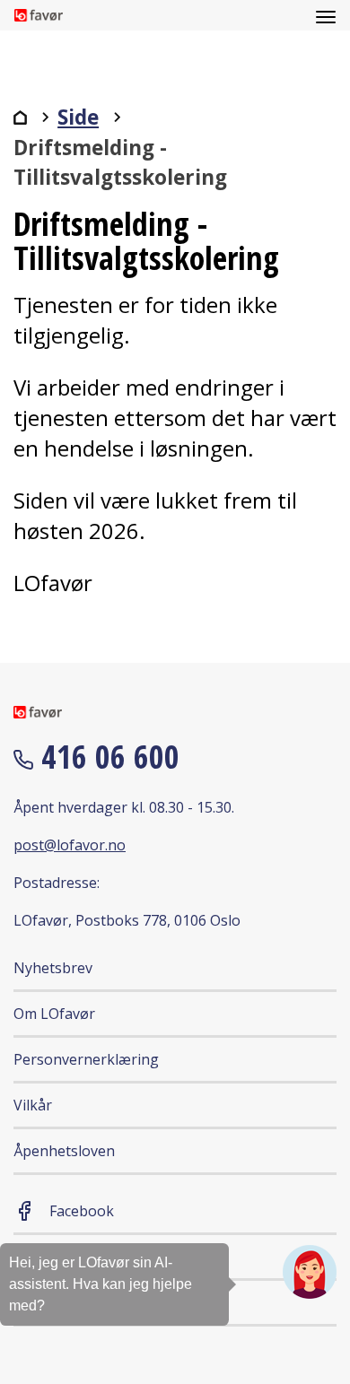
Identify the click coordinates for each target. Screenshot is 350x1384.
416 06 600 (106, 757)
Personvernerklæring (86, 1059)
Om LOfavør (54, 1013)
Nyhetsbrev (52, 968)
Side (78, 117)
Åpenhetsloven (64, 1151)
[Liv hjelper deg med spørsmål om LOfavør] (310, 1272)
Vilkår (32, 1105)
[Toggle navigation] (326, 15)
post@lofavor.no (69, 845)
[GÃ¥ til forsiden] (20, 117)
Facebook (81, 1211)
